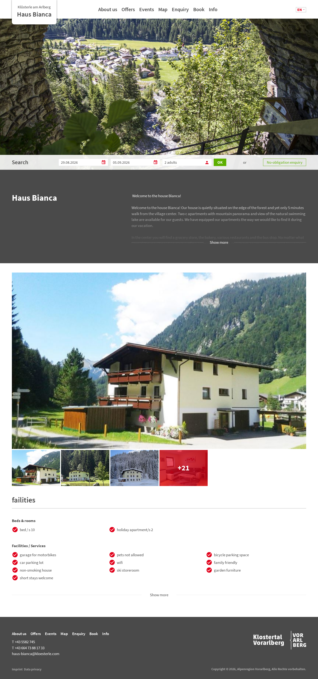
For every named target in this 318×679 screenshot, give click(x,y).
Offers (128, 11)
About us (107, 11)
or (245, 162)
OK (220, 162)
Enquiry (180, 11)
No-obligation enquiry (284, 162)
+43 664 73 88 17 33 (28, 647)
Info (213, 11)
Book (198, 11)
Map (162, 11)
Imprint (17, 669)
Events (146, 11)
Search (20, 162)
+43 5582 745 (23, 641)
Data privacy (32, 669)
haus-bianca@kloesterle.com (35, 653)
